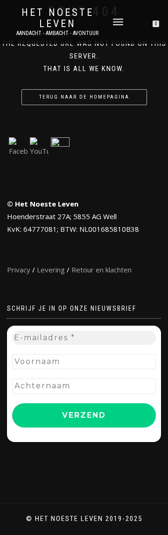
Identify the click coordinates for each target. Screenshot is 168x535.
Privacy (18, 269)
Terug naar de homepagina (84, 97)
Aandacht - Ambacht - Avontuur (57, 33)
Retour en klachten (101, 269)
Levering (51, 269)
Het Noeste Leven (57, 18)
